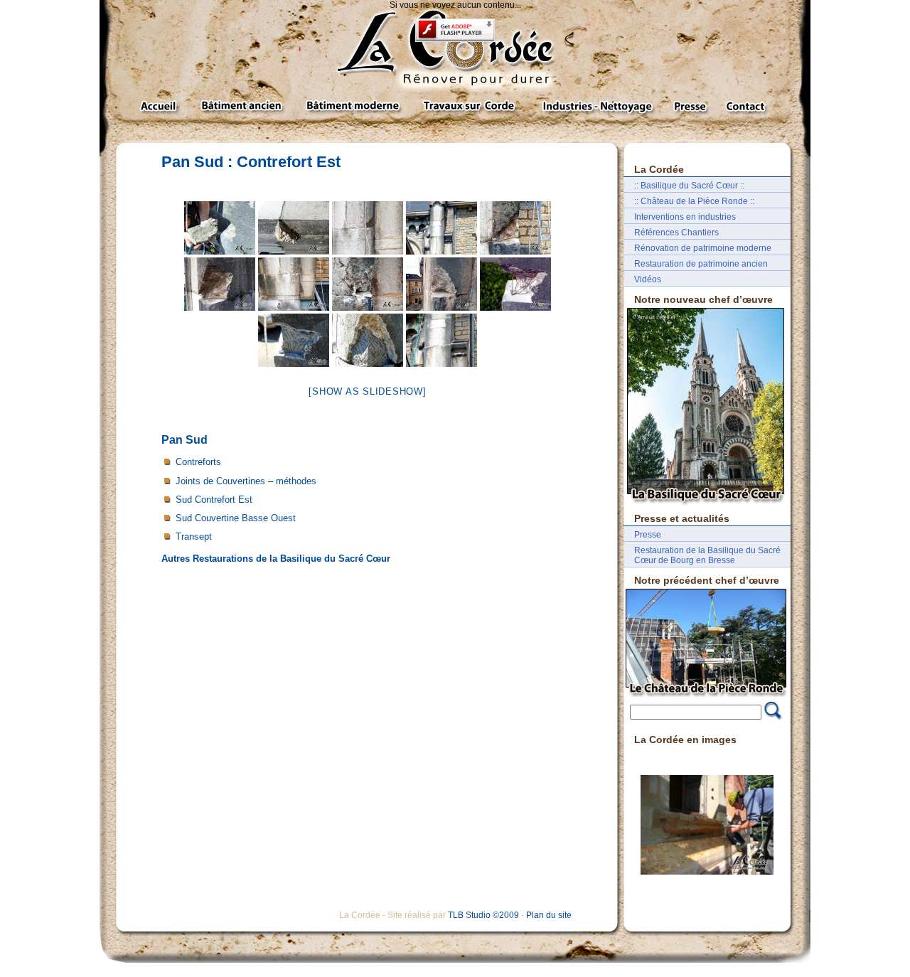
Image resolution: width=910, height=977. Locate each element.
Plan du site (549, 915)
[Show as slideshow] (367, 391)
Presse (647, 535)
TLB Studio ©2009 (483, 915)
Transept (194, 536)
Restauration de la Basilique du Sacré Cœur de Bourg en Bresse (707, 555)
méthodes (296, 481)
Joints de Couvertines (220, 481)
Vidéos (647, 279)
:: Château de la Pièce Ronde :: (694, 201)
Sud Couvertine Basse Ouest (236, 518)
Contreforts (198, 462)
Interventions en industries (685, 217)
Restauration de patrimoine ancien (701, 264)
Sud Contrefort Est (214, 499)
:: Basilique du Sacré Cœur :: (689, 186)
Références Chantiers (676, 232)
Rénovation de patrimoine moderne (702, 248)
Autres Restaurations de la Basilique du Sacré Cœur (275, 558)
